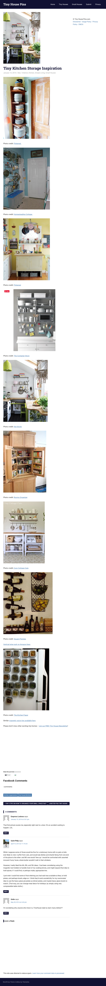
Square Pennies (20, 639)
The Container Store (21, 356)
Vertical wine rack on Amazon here (16, 644)
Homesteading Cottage (23, 214)
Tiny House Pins (14, 4)
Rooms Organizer (20, 497)
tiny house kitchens (25, 795)
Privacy (98, 4)
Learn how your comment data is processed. (48, 973)
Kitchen (31, 73)
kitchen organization (10, 795)
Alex (19, 73)
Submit (88, 4)
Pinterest (17, 143)
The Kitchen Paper (21, 715)
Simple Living (40, 73)
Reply (6, 833)
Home (53, 4)
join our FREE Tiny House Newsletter (53, 726)
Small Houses (77, 4)
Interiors (25, 73)
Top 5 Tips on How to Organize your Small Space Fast (26, 804)
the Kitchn (18, 427)
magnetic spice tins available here (22, 721)
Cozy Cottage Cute (20, 568)
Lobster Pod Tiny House (58, 804)
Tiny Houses (63, 4)
